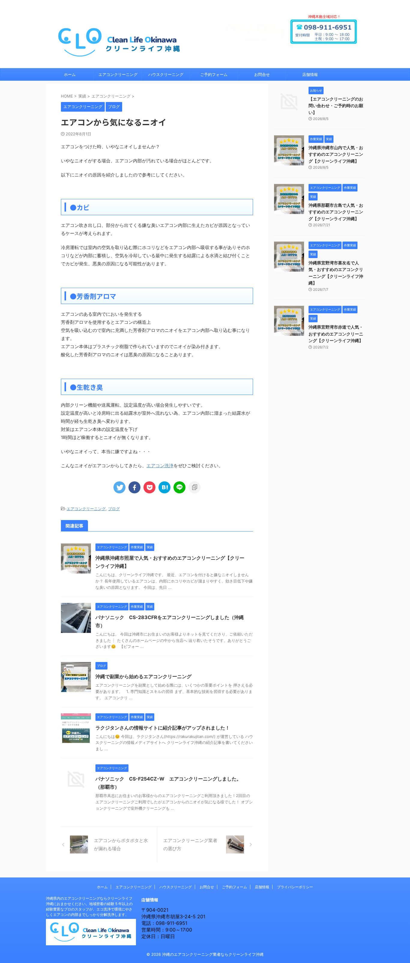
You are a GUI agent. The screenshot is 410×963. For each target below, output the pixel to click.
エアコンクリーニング (117, 74)
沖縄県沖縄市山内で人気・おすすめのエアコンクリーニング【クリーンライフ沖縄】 (336, 154)
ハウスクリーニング (165, 74)
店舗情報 (310, 74)
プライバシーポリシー (295, 887)
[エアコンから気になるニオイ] (164, 487)
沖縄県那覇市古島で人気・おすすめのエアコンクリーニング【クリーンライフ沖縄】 (336, 212)
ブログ (114, 508)
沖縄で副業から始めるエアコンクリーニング (143, 676)
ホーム (70, 74)
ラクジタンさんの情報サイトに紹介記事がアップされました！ (162, 728)
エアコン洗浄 (159, 465)
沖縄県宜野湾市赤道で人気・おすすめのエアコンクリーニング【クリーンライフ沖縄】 (336, 333)
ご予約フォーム (214, 74)
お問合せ (262, 74)
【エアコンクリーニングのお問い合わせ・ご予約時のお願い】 (336, 105)
